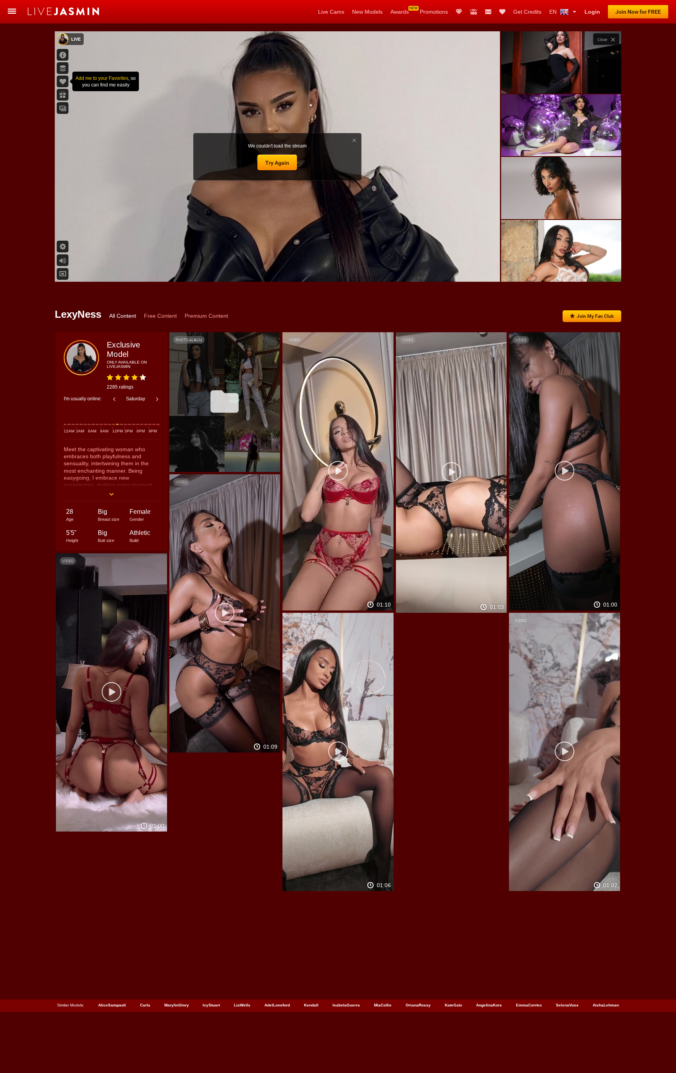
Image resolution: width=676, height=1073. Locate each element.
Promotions (434, 12)
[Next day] (157, 399)
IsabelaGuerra (346, 1005)
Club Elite (459, 12)
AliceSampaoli (112, 1005)
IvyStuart (211, 1005)
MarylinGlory (176, 1005)
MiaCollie (383, 1005)
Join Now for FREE (638, 12)
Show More (561, 268)
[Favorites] (502, 12)
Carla (145, 1005)
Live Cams (331, 12)
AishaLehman (606, 1005)
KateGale (453, 1005)
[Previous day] (114, 399)
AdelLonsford (277, 1005)
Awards (399, 12)
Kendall (311, 1005)
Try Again (277, 163)
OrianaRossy (418, 1005)
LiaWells (242, 1005)
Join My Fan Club (595, 316)
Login (592, 12)
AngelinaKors (489, 1005)
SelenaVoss (567, 1005)
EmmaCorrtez (529, 1005)
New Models (367, 12)
